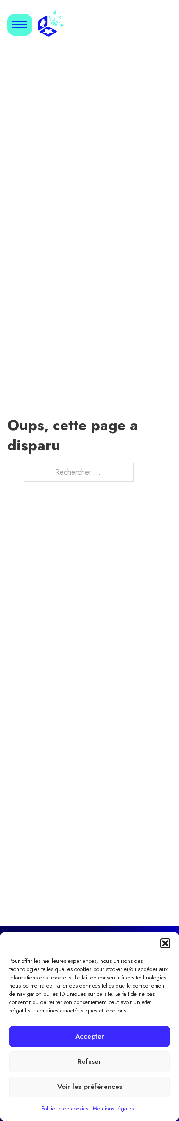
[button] (165, 943)
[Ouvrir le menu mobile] (19, 24)
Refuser (89, 1061)
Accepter (89, 1036)
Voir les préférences (89, 1087)
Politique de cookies (64, 1109)
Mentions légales (113, 1109)
